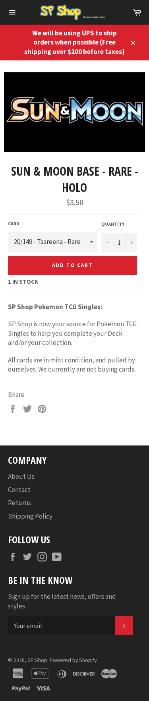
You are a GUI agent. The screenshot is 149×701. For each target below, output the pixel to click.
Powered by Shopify (73, 660)
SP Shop (37, 660)
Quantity (112, 224)
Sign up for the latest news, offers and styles (62, 601)
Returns (19, 502)
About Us (21, 476)
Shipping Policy (30, 516)
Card (13, 224)
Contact (19, 489)
